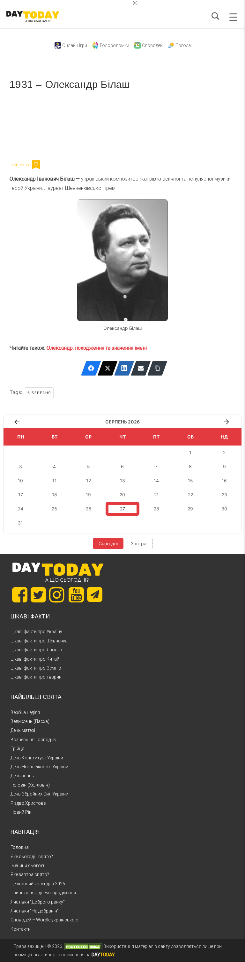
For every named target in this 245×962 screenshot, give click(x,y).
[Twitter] (108, 368)
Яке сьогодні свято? (32, 856)
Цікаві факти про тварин (36, 676)
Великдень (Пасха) (30, 721)
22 (190, 494)
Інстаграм (77, 124)
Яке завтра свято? (30, 874)
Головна (20, 847)
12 (88, 480)
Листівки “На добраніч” (35, 910)
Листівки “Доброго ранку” (38, 901)
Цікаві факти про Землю (36, 668)
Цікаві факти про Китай (35, 659)
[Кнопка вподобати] (36, 164)
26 (88, 508)
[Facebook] (91, 368)
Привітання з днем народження (43, 892)
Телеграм (33, 124)
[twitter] (109, 3)
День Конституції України (37, 757)
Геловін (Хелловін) (30, 784)
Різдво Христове (28, 803)
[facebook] (114, 3)
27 (122, 508)
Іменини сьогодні (29, 865)
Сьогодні (108, 543)
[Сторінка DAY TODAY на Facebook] (20, 594)
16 (224, 480)
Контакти (21, 929)
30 (224, 508)
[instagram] (135, 3)
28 (156, 508)
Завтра (138, 543)
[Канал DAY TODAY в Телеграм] (94, 595)
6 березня (39, 393)
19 (88, 494)
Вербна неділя (25, 712)
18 (54, 494)
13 (122, 480)
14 (156, 480)
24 (20, 508)
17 (20, 494)
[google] (119, 3)
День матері (23, 730)
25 (54, 508)
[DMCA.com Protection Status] (83, 946)
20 (122, 494)
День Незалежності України (39, 766)
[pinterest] (125, 3)
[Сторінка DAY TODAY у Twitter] (38, 594)
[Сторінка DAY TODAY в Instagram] (57, 594)
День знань (22, 775)
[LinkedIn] (124, 368)
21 (156, 494)
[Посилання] (157, 368)
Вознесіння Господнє (33, 739)
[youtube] (130, 3)
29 (190, 508)
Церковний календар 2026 (38, 883)
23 (224, 494)
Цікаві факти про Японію (36, 649)
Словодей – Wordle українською (44, 919)
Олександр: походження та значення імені (97, 348)
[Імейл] (141, 368)
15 (190, 480)
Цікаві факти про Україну (36, 631)
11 (54, 480)
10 (20, 480)
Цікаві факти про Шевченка (39, 640)
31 (20, 522)
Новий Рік (21, 812)
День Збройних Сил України (39, 793)
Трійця (17, 748)
